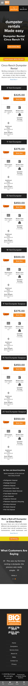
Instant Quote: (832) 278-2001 (14, 59)
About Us (14, 654)
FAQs (14, 657)
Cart (24, 684)
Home (14, 643)
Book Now (19, 99)
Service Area (14, 650)
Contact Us (14, 661)
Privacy (14, 664)
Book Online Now (14, 47)
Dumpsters (14, 646)
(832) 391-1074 (23, 9)
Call (3, 684)
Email (16, 684)
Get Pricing (14, 539)
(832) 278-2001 (14, 9)
